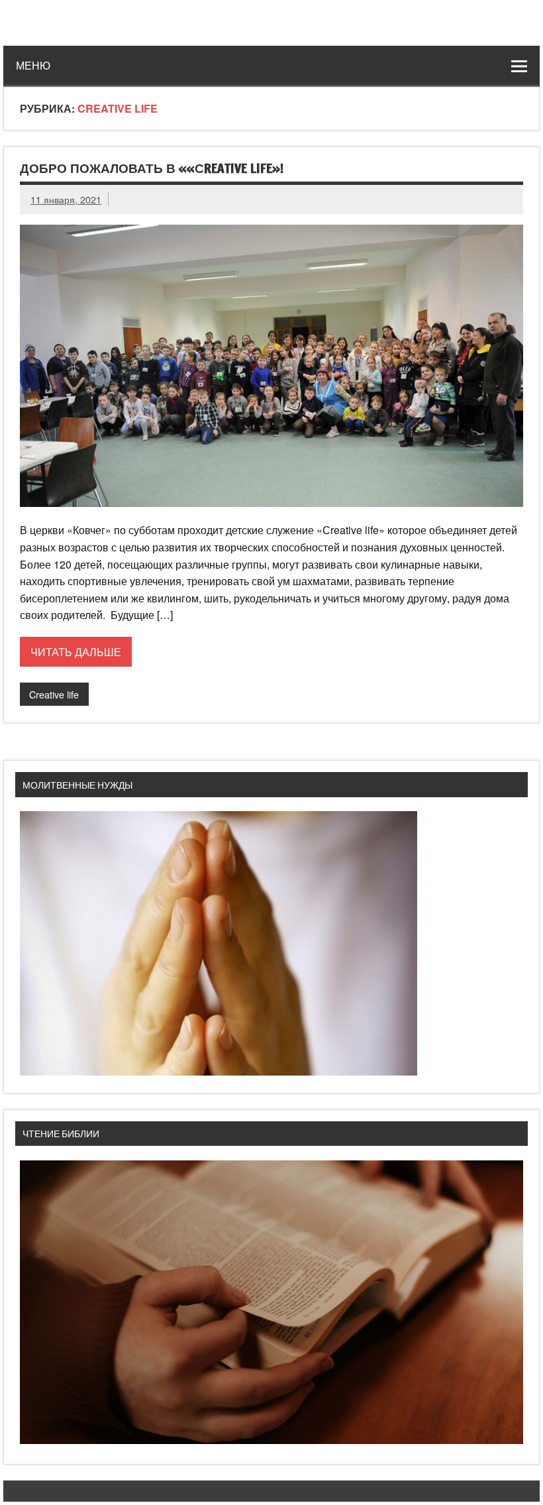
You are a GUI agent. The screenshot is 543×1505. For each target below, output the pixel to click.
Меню (33, 65)
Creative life (54, 694)
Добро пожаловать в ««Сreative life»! (151, 168)
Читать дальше (75, 651)
